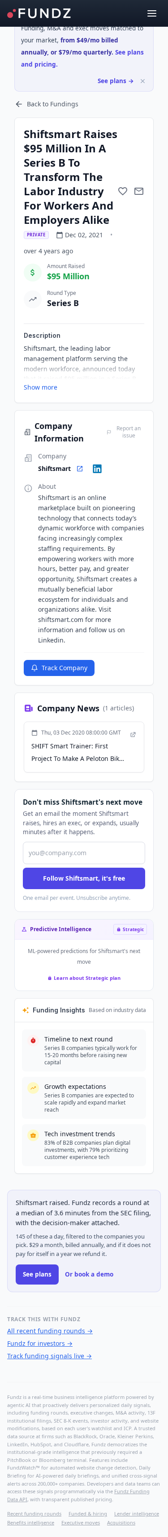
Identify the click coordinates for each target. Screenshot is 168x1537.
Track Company (64, 668)
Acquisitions (121, 1522)
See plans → (116, 81)
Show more (40, 387)
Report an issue (128, 432)
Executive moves (80, 1522)
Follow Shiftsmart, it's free (84, 878)
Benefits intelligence (30, 1522)
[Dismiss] (142, 81)
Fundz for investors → (40, 1343)
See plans (37, 1274)
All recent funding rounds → (50, 1331)
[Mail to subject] (139, 191)
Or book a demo (89, 1274)
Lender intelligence (136, 1513)
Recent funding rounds (34, 1513)
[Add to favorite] (122, 191)
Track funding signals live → (49, 1356)
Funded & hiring (88, 1513)
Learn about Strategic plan (87, 977)
